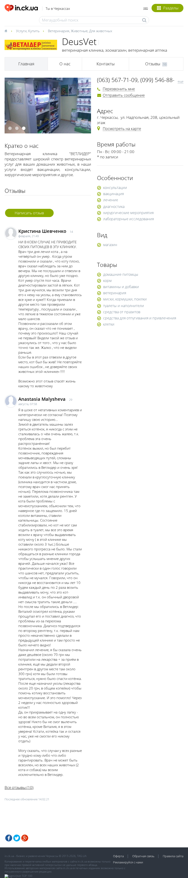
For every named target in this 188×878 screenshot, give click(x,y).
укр (145, 8)
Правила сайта (173, 856)
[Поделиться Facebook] (8, 838)
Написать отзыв (29, 212)
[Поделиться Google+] (24, 838)
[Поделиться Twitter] (16, 838)
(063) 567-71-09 (117, 80)
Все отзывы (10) (19, 787)
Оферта (118, 856)
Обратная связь (143, 856)
